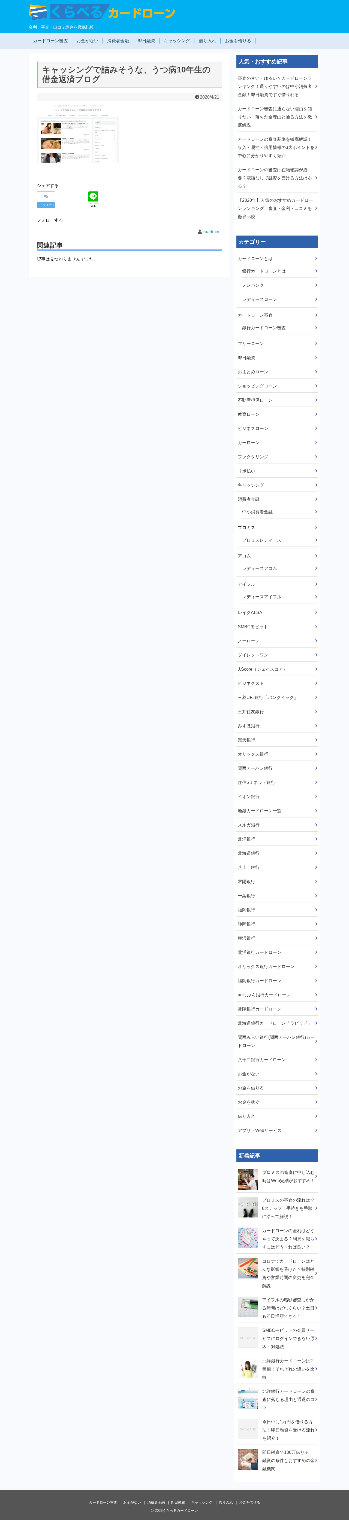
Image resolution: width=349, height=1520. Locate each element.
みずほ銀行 (249, 726)
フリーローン (251, 343)
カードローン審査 (50, 40)
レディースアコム (259, 568)
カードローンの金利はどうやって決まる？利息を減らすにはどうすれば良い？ (288, 1238)
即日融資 (146, 40)
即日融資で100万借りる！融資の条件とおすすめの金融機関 (288, 1460)
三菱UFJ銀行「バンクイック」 (268, 697)
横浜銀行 (246, 938)
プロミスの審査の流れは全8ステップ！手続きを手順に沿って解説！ (288, 1208)
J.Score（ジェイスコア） (262, 669)
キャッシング (177, 40)
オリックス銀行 (253, 754)
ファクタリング (253, 456)
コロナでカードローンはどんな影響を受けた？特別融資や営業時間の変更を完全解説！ (288, 1273)
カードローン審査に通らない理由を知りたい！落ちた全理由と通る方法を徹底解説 (275, 116)
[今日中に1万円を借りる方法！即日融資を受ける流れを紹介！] (248, 1418)
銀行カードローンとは (264, 271)
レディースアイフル (261, 596)
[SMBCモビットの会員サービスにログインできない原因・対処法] (248, 1326)
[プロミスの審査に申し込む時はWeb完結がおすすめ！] (248, 1168)
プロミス (246, 527)
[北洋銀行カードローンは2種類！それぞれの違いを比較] (248, 1357)
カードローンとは (255, 258)
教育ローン (249, 414)
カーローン (249, 442)
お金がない (87, 40)
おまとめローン (253, 372)
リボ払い (246, 471)
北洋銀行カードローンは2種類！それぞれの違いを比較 (288, 1369)
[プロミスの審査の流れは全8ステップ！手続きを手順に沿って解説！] (248, 1196)
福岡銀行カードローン (259, 980)
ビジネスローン (253, 428)
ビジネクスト (251, 683)
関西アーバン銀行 (255, 768)
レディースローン (259, 299)
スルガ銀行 (249, 825)
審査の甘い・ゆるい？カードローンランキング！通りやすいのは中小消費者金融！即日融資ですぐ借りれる (275, 86)
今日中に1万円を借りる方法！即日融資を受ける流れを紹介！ (288, 1430)
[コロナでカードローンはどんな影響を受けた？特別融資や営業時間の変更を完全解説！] (248, 1257)
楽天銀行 (246, 740)
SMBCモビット (253, 626)
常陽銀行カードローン (259, 1009)
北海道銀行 (249, 853)
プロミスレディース (261, 540)
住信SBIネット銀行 (256, 782)
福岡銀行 (246, 910)
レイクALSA (250, 612)
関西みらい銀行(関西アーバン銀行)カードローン (276, 1041)
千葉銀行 (246, 895)
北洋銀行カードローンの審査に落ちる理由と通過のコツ (288, 1399)
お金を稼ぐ (249, 1102)
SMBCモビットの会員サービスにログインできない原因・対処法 (288, 1338)
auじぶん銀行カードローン (264, 995)
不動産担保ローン (255, 400)
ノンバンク (253, 285)
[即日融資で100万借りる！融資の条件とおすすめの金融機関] (248, 1448)
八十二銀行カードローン (262, 1059)
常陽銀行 (246, 881)
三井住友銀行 (251, 711)
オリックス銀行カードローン (266, 966)
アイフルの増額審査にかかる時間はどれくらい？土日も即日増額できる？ (288, 1308)
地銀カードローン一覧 (259, 810)
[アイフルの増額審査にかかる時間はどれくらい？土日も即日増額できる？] (248, 1296)
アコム (244, 556)
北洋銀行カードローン (259, 952)
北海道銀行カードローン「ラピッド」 (275, 1023)
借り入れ (207, 40)
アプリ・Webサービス (260, 1130)
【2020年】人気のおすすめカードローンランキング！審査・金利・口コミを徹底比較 (275, 208)
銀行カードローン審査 (264, 327)
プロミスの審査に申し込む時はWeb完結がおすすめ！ (288, 1176)
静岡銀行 (246, 924)
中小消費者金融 (257, 511)
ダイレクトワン (253, 655)
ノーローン (249, 641)
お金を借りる (238, 40)
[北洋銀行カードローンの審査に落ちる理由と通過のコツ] (248, 1387)
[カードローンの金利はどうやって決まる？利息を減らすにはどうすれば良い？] (248, 1227)
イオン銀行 (249, 796)
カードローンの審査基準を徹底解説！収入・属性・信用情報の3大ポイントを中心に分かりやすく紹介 (276, 147)
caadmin (211, 232)
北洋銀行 (246, 839)
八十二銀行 (249, 867)
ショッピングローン (257, 386)
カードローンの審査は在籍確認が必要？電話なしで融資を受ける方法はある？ (275, 177)
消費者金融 (118, 40)
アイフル (246, 584)
